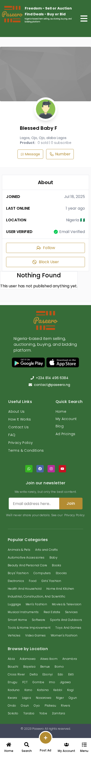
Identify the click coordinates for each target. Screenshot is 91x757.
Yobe (43, 713)
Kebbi (57, 690)
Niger (60, 698)
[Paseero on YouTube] (62, 468)
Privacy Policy (20, 442)
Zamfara (58, 713)
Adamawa (27, 659)
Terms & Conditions (26, 450)
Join (70, 503)
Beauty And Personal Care (27, 565)
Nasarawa (43, 698)
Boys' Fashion (18, 573)
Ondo (12, 705)
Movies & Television (67, 604)
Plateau (50, 705)
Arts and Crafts (46, 550)
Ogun (73, 698)
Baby (54, 557)
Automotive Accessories (26, 557)
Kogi (70, 690)
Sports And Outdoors (66, 620)
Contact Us (18, 427)
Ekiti (71, 674)
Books (56, 565)
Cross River (16, 674)
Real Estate (52, 612)
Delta (34, 674)
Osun (25, 705)
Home (61, 411)
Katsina (43, 690)
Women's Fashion (64, 635)
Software (38, 620)
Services (71, 612)
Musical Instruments (23, 612)
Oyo (37, 705)
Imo (52, 682)
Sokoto (13, 713)
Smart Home (17, 620)
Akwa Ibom (49, 659)
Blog (60, 426)
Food (32, 581)
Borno (59, 666)
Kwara (12, 698)
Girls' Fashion (51, 581)
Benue (45, 666)
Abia (11, 659)
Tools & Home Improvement (29, 628)
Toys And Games (68, 628)
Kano (28, 690)
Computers (42, 573)
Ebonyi (47, 674)
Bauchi (13, 666)
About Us (16, 411)
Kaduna (14, 690)
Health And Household (24, 589)
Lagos (26, 698)
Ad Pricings (65, 433)
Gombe (38, 682)
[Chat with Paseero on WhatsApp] (29, 468)
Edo (60, 674)
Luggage (14, 604)
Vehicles (14, 635)
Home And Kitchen (60, 589)
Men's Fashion (36, 604)
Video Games (35, 635)
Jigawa (65, 682)
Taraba (28, 713)
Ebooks (61, 573)
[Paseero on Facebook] (40, 468)
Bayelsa (29, 666)
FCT (25, 682)
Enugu (12, 682)
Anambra (69, 659)
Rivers (65, 705)
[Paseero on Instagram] (51, 468)
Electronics (16, 581)
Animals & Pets (19, 550)
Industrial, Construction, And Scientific (36, 596)
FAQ (11, 434)
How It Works (19, 419)
